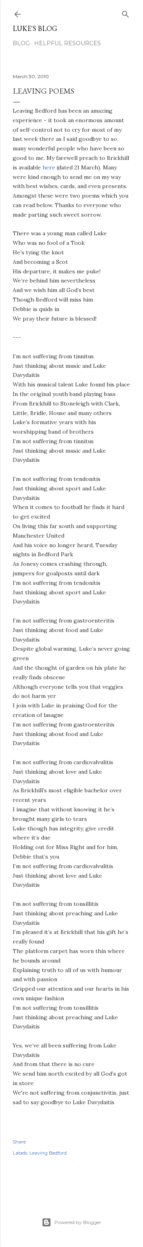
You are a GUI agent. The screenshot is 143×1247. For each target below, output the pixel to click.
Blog (21, 43)
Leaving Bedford (48, 1153)
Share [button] (19, 1142)
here (49, 167)
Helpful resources (67, 43)
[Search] (125, 12)
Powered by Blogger (77, 1222)
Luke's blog (35, 28)
